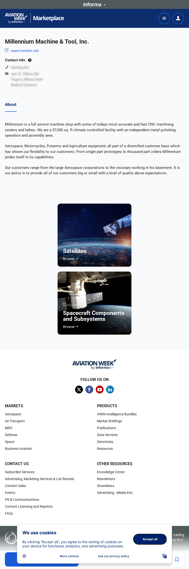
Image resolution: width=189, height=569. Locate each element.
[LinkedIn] (110, 389)
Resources (105, 449)
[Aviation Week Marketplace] (34, 18)
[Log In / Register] (178, 18)
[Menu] (164, 18)
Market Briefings (109, 421)
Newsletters (106, 479)
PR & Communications (22, 500)
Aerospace (13, 414)
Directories (105, 442)
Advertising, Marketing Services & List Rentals (39, 479)
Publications (106, 428)
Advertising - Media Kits (115, 493)
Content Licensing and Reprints (29, 506)
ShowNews (105, 486)
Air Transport (15, 421)
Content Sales (15, 486)
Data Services (107, 435)
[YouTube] (100, 389)
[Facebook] (89, 389)
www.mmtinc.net (25, 51)
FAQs (9, 513)
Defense (11, 435)
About (10, 104)
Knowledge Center (111, 472)
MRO (9, 428)
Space (9, 442)
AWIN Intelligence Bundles (117, 414)
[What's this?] (30, 60)
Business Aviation (18, 449)
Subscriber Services (19, 472)
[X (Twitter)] (79, 389)
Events (10, 493)
